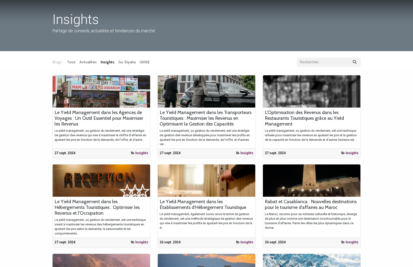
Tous (71, 62)
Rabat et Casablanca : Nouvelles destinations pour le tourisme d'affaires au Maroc (311, 204)
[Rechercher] (355, 62)
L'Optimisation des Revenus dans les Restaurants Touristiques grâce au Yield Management (304, 118)
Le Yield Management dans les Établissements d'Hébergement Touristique (203, 204)
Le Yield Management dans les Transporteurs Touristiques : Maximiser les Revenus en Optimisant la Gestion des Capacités (205, 118)
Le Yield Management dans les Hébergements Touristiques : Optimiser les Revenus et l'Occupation (97, 207)
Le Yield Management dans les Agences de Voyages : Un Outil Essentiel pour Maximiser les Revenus (98, 118)
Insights (141, 153)
